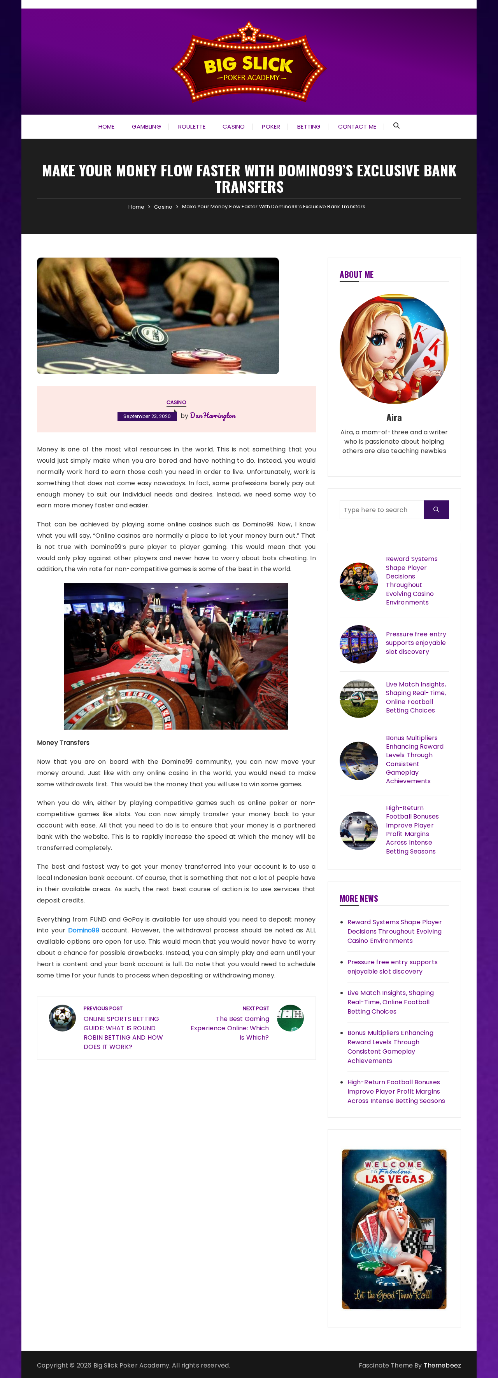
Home (106, 126)
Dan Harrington (212, 415)
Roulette (191, 126)
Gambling (146, 126)
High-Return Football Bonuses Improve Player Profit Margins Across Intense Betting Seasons (412, 830)
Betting (309, 126)
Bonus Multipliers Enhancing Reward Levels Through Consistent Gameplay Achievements (415, 760)
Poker (271, 126)
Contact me (357, 126)
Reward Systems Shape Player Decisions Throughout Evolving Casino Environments (412, 581)
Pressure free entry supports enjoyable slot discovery (416, 643)
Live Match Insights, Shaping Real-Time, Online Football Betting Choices (416, 697)
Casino (234, 126)
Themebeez (442, 1365)
